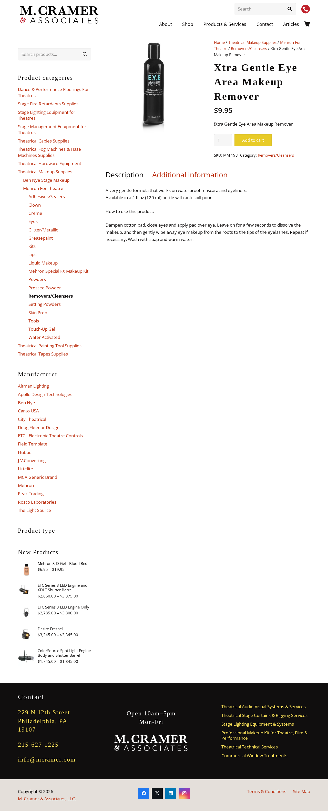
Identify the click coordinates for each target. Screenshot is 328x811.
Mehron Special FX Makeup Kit (58, 271)
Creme (35, 213)
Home (219, 42)
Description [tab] (125, 174)
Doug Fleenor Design (38, 427)
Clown (34, 205)
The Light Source (34, 510)
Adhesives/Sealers (46, 196)
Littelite (25, 469)
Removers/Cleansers (249, 48)
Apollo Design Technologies (45, 394)
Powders (37, 279)
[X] (157, 793)
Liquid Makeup (43, 263)
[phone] (305, 9)
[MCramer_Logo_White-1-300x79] (151, 743)
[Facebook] (143, 793)
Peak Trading (31, 493)
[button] (250, 24)
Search (85, 54)
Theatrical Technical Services (249, 747)
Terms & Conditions (266, 791)
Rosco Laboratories (37, 502)
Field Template (32, 444)
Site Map (301, 791)
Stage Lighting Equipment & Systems (257, 724)
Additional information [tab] (190, 174)
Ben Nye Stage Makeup (46, 180)
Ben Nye (26, 403)
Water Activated (44, 337)
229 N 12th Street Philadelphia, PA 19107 (44, 721)
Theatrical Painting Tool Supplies (49, 346)
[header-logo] (59, 15)
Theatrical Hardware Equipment (49, 163)
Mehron (26, 485)
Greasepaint (40, 238)
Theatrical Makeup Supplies (252, 42)
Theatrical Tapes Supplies (43, 354)
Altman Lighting (33, 386)
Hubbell (26, 452)
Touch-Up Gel (41, 329)
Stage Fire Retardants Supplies (48, 104)
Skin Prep (37, 313)
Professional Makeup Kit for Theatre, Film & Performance (264, 735)
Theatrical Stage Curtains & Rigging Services (264, 715)
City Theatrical (32, 419)
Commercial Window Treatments (254, 755)
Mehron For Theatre (43, 188)
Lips (32, 254)
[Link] (307, 24)
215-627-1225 (38, 744)
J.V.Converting (32, 460)
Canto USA (28, 411)
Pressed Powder (44, 288)
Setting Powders (44, 304)
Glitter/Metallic (43, 230)
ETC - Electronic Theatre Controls (50, 436)
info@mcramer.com (47, 759)
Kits (32, 246)
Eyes (33, 221)
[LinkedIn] (170, 793)
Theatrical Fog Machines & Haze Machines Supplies (49, 152)
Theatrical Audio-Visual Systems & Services (263, 706)
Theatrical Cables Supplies (43, 141)
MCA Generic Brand (37, 477)
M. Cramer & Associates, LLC (46, 799)
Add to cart (253, 140)
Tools (33, 321)
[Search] (290, 9)
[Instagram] (184, 793)
